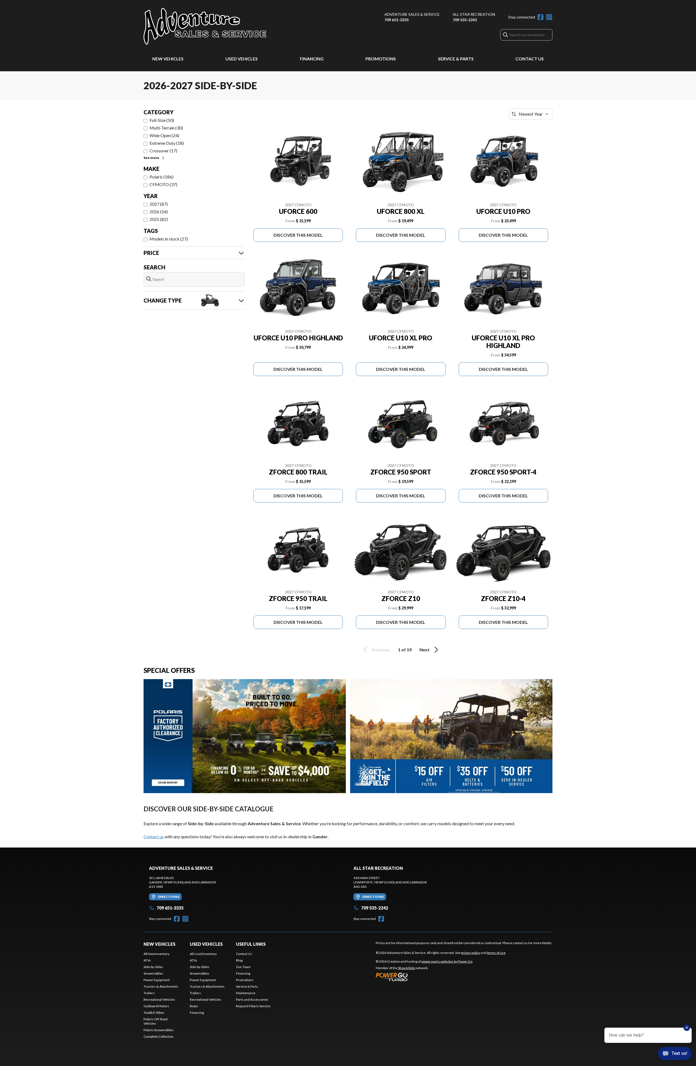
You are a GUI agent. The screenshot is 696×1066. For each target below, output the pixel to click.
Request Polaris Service (253, 1006)
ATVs (147, 960)
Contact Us (529, 58)
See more (151, 158)
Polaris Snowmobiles (159, 1030)
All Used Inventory (203, 954)
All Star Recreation (474, 14)
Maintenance (245, 993)
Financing (312, 58)
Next (425, 649)
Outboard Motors (156, 1006)
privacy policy (470, 953)
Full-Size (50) (162, 120)
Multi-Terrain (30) (166, 127)
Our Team (243, 967)
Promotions (380, 58)
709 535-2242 (465, 19)
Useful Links (251, 944)
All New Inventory (156, 954)
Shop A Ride (406, 968)
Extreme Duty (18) (167, 143)
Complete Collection (158, 1036)
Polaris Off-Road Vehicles (155, 1021)
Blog (239, 960)
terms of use (496, 953)
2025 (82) (159, 219)
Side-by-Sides (153, 967)
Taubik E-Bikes (154, 1012)
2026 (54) (159, 211)
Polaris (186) (161, 176)
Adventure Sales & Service (412, 14)
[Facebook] (540, 17)
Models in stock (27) (169, 238)
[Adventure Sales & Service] (205, 26)
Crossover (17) (163, 150)
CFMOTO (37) (163, 184)
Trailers (149, 993)
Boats (194, 1006)
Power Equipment (157, 980)
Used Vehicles (241, 58)
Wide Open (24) (164, 135)
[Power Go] (424, 976)
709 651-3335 (396, 19)
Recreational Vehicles (159, 999)
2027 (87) (159, 204)
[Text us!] (675, 1054)
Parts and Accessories (252, 999)
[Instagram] (549, 17)
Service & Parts (456, 58)
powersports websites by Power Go (446, 961)
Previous (381, 649)
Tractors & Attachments (161, 986)
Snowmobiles (153, 973)
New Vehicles (168, 58)
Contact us (154, 836)
